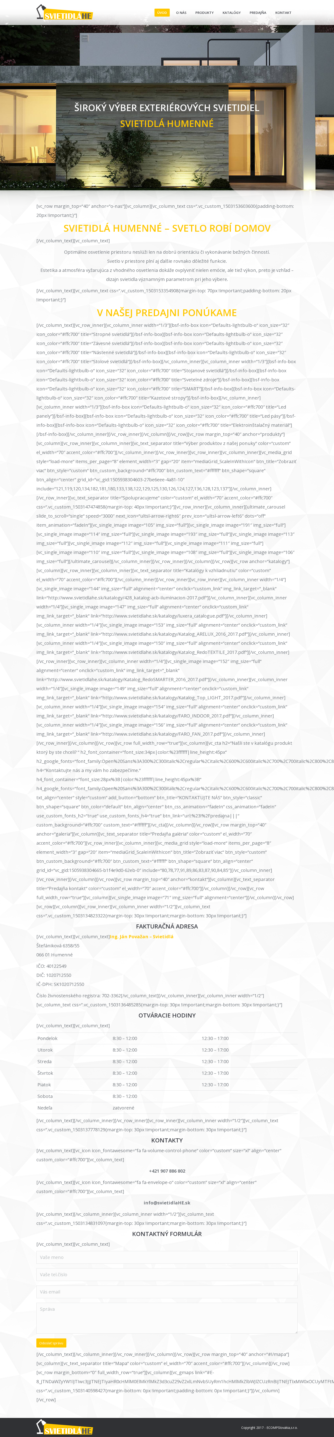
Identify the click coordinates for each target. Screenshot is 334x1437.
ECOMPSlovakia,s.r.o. (282, 1427)
